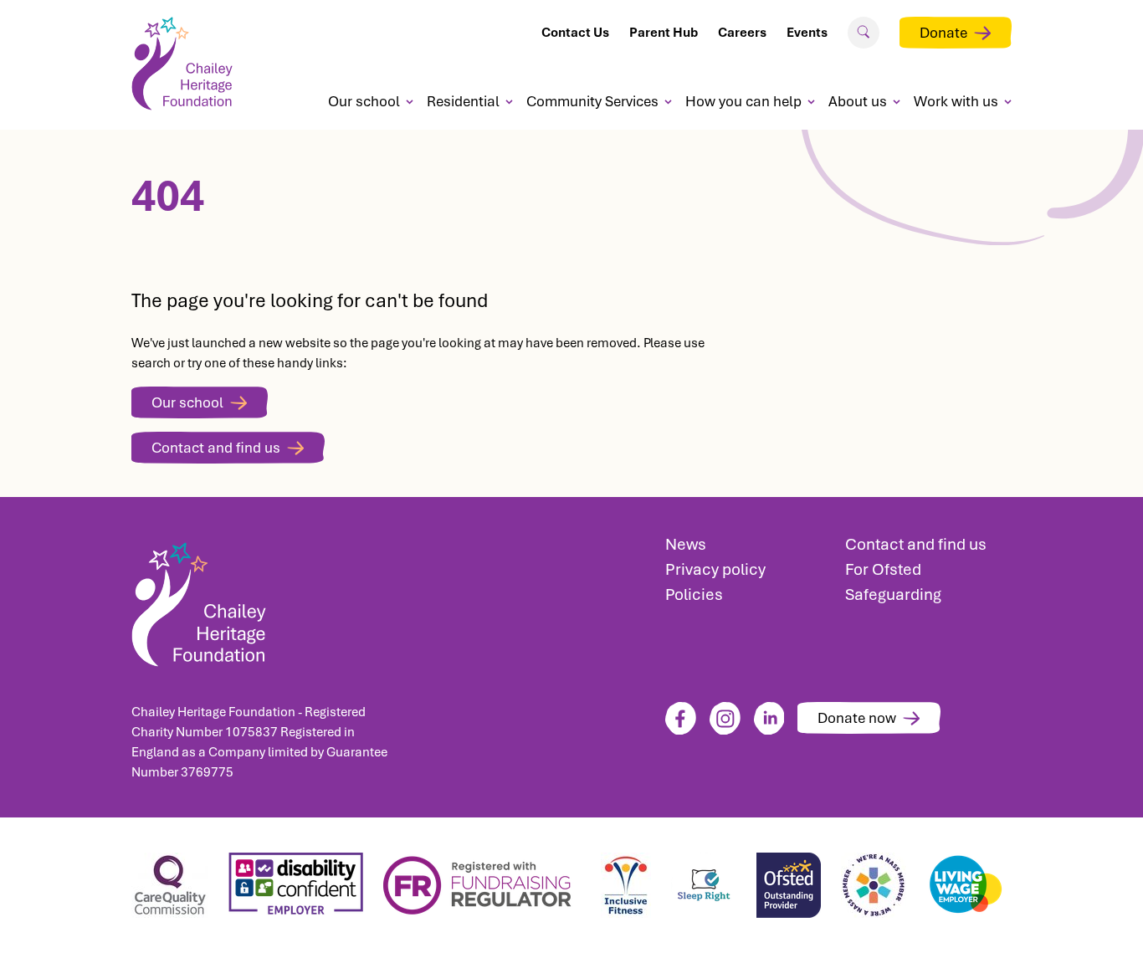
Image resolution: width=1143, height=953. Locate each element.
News (685, 544)
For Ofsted (883, 569)
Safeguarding (893, 594)
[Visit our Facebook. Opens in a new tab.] (680, 718)
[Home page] (188, 63)
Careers (742, 32)
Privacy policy (715, 569)
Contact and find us (215, 447)
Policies (694, 594)
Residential (463, 101)
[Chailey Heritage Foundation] (266, 599)
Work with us (956, 101)
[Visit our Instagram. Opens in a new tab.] (725, 718)
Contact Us (575, 32)
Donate (943, 32)
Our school (364, 101)
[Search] (863, 31)
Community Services (592, 101)
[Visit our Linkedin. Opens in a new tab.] (769, 718)
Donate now (857, 718)
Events (807, 32)
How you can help (743, 101)
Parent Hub (663, 32)
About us (857, 101)
